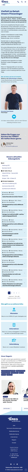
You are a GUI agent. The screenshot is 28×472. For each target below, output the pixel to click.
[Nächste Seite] (19, 293)
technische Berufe (8, 186)
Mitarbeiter (14, 313)
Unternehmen (14, 329)
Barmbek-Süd (6, 168)
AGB (21, 467)
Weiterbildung (14, 344)
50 (19, 298)
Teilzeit (5, 175)
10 (17, 298)
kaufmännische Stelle (9, 188)
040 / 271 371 (15, 454)
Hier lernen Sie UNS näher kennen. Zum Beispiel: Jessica (10, 400)
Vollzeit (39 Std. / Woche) (10, 173)
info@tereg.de (14, 457)
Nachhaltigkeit (14, 372)
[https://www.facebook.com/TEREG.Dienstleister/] (10, 464)
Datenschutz (9, 467)
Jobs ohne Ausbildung (9, 183)
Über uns (21, 372)
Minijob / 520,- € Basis (9, 178)
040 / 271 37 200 (15, 455)
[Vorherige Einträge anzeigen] (2, 395)
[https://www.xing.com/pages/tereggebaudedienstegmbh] (14, 464)
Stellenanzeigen (12, 78)
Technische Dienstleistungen (8, 370)
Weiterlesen (7, 408)
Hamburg (5, 165)
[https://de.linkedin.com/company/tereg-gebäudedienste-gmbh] (17, 464)
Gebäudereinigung (6, 372)
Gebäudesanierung (20, 370)
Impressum (16, 467)
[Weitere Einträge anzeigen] (25, 395)
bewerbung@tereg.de (13, 146)
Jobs (3, 4)
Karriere (4, 374)
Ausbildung (9, 374)
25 (18, 298)
